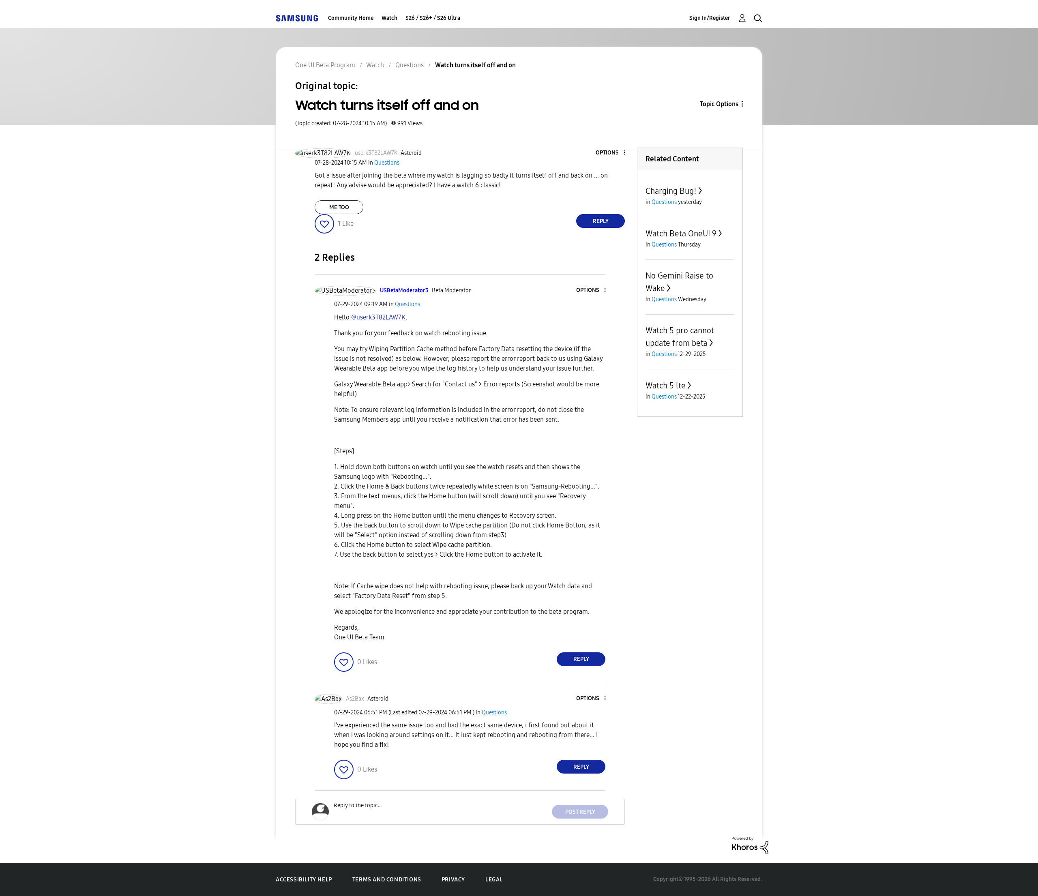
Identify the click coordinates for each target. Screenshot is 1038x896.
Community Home (350, 18)
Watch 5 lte (666, 385)
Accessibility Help (304, 879)
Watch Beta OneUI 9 (681, 233)
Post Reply (580, 811)
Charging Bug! (671, 191)
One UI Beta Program (325, 65)
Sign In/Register (709, 18)
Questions (409, 65)
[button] (611, 153)
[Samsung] (297, 18)
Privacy (453, 879)
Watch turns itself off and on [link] (475, 65)
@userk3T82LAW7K (378, 317)
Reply (601, 221)
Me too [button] (339, 207)
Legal (494, 879)
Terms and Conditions (386, 879)
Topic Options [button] (719, 104)
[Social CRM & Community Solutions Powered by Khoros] (750, 845)
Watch (389, 18)
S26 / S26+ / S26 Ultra (432, 18)
